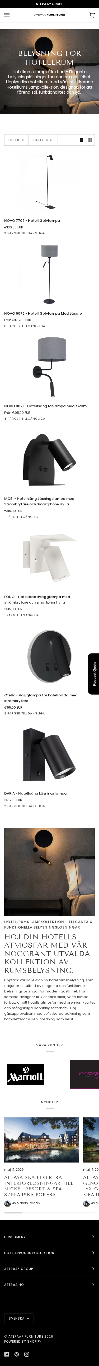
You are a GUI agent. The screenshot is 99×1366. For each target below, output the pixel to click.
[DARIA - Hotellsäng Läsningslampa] (49, 754)
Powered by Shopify (22, 1341)
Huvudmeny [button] (15, 1237)
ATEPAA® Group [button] (18, 1269)
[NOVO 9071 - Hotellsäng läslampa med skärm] (49, 367)
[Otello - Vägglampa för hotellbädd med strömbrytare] (49, 656)
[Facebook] (6, 1354)
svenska (17, 1318)
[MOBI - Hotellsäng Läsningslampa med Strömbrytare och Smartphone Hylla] (49, 460)
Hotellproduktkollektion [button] (29, 1253)
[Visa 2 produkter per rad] (90, 140)
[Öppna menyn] (12, 15)
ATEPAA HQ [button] (14, 1284)
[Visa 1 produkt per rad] (81, 140)
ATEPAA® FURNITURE (25, 1336)
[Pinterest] (16, 1354)
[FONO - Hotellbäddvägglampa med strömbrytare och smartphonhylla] (49, 558)
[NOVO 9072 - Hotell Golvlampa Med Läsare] (49, 274)
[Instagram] (26, 1354)
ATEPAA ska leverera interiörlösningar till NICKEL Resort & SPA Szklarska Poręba (39, 1186)
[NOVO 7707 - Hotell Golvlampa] (49, 182)
